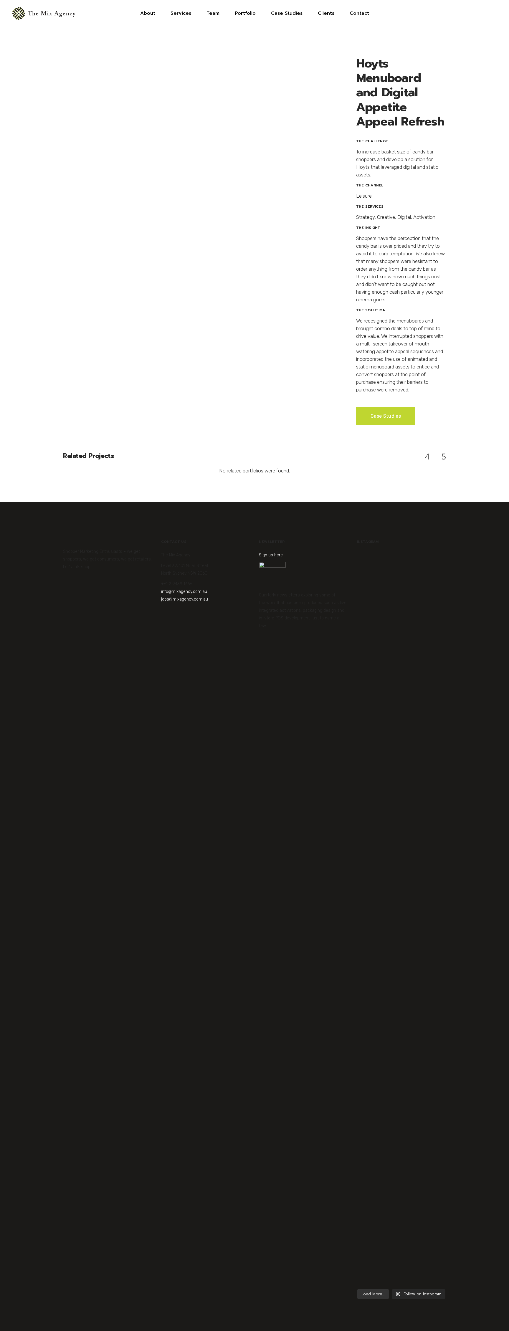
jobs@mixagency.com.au (184, 599)
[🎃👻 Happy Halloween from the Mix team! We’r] (371, 708)
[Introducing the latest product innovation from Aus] (401, 1037)
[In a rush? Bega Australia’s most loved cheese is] (431, 723)
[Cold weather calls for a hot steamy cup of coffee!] (431, 1096)
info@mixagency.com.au (184, 591)
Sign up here (271, 555)
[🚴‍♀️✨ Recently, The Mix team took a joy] (401, 731)
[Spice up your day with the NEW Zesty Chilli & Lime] (371, 1089)
